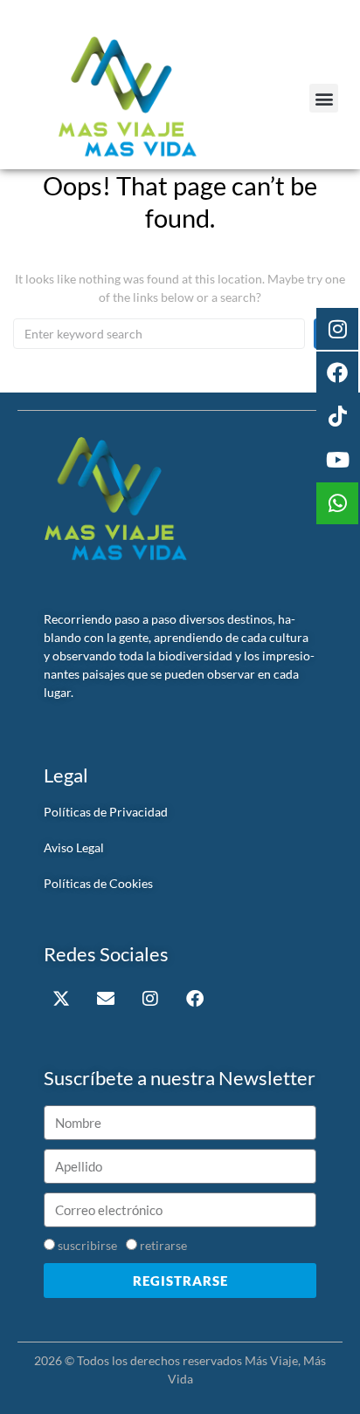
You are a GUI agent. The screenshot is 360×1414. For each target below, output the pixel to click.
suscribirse (87, 1245)
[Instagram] (150, 998)
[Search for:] (159, 333)
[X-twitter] (61, 998)
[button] (323, 98)
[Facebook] (194, 998)
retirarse (163, 1245)
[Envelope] (105, 998)
